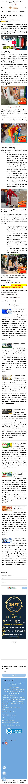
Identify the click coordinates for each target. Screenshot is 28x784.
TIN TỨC (9, 11)
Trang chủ (4, 11)
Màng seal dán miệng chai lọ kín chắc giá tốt (19, 376)
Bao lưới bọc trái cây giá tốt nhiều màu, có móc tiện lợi (19, 444)
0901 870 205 (16, 1)
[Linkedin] (10, 301)
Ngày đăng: (4, 19)
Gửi (24, 587)
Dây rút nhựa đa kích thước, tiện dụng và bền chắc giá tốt (19, 410)
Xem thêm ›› (4, 339)
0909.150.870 (23, 1)
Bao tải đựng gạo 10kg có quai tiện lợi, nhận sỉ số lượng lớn (19, 507)
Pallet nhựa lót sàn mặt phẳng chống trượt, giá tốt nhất (19, 310)
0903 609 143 (9, 1)
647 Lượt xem (16, 19)
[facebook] (12, 4)
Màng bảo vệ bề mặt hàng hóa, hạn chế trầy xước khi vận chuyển (19, 539)
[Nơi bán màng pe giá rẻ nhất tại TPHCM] (14, 8)
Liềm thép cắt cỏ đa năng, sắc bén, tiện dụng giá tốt (19, 344)
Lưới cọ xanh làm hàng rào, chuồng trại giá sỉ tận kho (18, 473)
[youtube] (15, 4)
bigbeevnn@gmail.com (14, 2)
